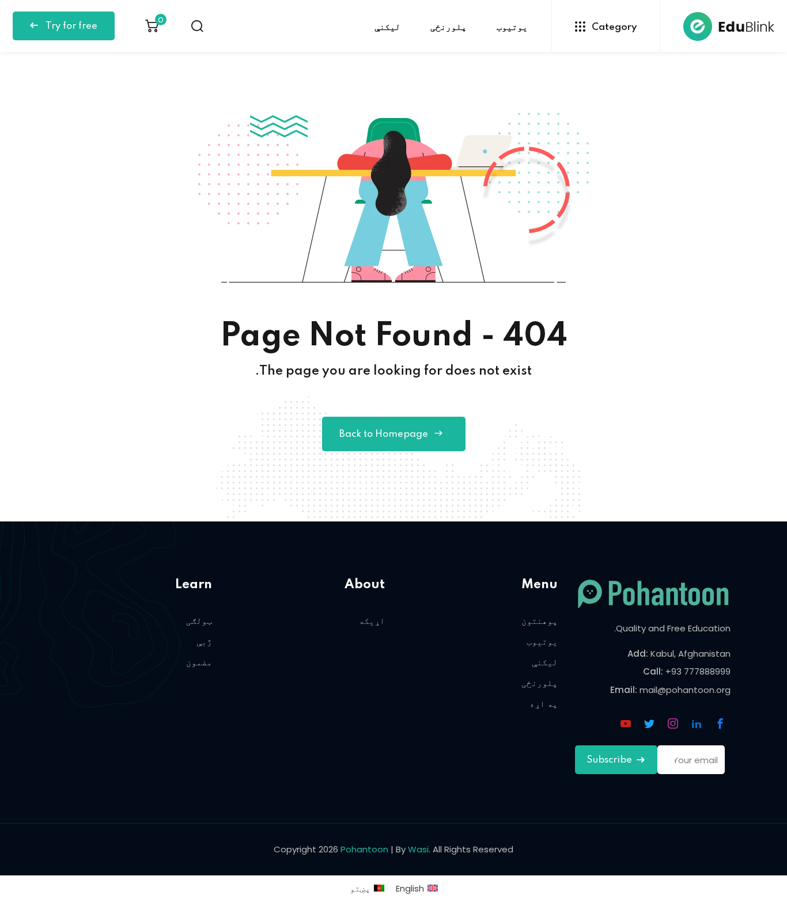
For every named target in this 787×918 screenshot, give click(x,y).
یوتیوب (512, 27)
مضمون (199, 662)
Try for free (70, 26)
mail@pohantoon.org (685, 690)
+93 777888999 (698, 671)
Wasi (418, 849)
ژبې (204, 641)
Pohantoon (364, 849)
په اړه (543, 704)
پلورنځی (448, 27)
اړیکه (372, 621)
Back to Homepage (383, 434)
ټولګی (199, 621)
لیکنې (387, 27)
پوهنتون (539, 621)
